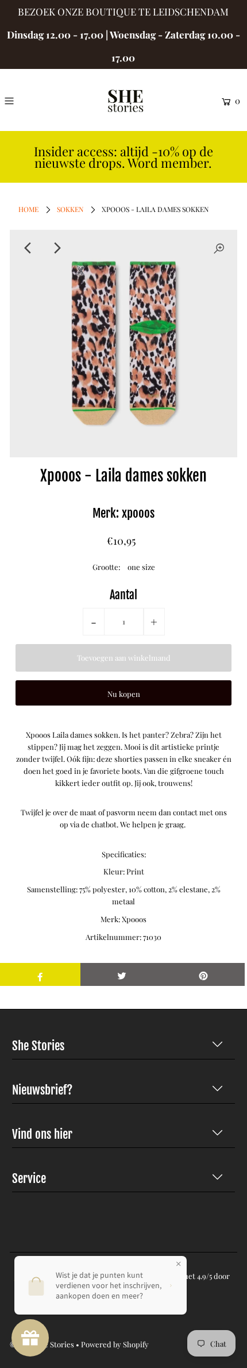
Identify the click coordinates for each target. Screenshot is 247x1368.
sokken (70, 209)
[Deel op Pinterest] (204, 974)
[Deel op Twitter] (121, 974)
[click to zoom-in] (218, 248)
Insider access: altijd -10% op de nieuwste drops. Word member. (123, 157)
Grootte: (106, 567)
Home (28, 209)
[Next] (56, 248)
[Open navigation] (24, 100)
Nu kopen (123, 694)
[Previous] (28, 248)
